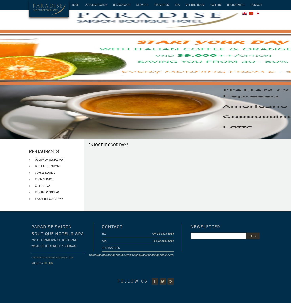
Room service (44, 179)
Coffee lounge (45, 172)
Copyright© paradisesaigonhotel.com (52, 257)
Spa (177, 5)
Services (142, 5)
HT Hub (48, 263)
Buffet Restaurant (47, 166)
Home (75, 5)
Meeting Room (194, 5)
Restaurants (121, 5)
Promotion (161, 5)
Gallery (215, 5)
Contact (256, 5)
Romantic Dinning (47, 192)
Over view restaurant (50, 159)
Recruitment (236, 5)
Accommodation (96, 5)
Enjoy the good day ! (49, 199)
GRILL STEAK (42, 186)
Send (253, 235)
